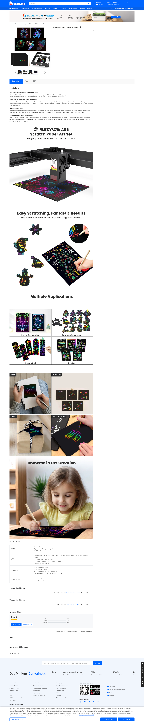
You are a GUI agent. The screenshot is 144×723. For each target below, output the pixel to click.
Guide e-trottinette (86, 8)
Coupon (63, 8)
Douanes (58, 695)
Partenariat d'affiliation (39, 695)
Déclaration (59, 693)
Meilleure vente (37, 8)
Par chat (111, 695)
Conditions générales (62, 685)
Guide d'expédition (38, 685)
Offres (55, 8)
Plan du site (13, 700)
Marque (47, 8)
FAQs (11, 695)
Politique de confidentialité (86, 715)
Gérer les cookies (17, 719)
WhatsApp (112, 686)
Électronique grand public (22, 23)
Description (16, 81)
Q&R (34, 81)
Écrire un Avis (16, 624)
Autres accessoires (53, 24)
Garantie (12, 693)
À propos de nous (14, 688)
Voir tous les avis (27, 624)
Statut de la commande (16, 698)
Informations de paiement (40, 688)
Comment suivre (14, 685)
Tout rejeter (126, 719)
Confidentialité (60, 690)
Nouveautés (25, 8)
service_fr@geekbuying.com (117, 689)
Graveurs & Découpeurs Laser (38, 23)
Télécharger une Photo (73, 593)
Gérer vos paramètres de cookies (65, 698)
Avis (26, 81)
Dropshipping (36, 693)
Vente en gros (36, 690)
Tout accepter (108, 719)
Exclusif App (73, 8)
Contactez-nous (14, 690)
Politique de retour (61, 688)
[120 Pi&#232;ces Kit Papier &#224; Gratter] (19, 72)
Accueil (11, 24)
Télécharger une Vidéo (73, 605)
